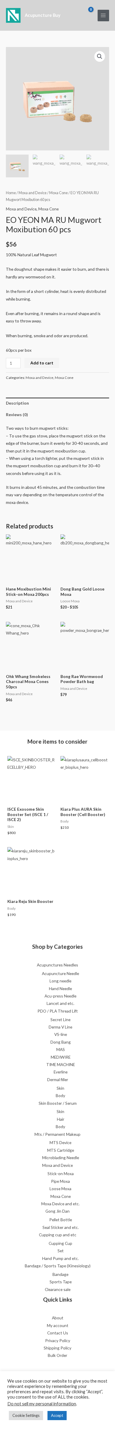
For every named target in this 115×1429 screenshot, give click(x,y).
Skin (60, 1088)
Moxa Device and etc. (60, 1203)
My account (57, 1325)
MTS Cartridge (60, 1150)
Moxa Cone (58, 193)
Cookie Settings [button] (26, 1415)
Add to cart (41, 362)
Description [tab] (17, 402)
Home (11, 193)
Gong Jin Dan (57, 1211)
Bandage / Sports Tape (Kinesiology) (58, 1265)
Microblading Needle (60, 1157)
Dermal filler (57, 1079)
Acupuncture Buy (42, 15)
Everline (61, 1071)
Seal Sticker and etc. (60, 1227)
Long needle (60, 980)
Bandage (60, 1274)
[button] (99, 56)
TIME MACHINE (60, 1064)
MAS (60, 1049)
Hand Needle (60, 988)
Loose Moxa (60, 1188)
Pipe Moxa (60, 1181)
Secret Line (60, 1019)
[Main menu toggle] (103, 15)
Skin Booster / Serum (58, 1103)
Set (61, 1250)
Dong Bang (60, 1041)
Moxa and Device (33, 193)
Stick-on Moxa (60, 1173)
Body (60, 1095)
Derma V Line (60, 1026)
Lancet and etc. (60, 1003)
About (57, 1317)
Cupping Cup (60, 1243)
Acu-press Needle (60, 995)
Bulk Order (57, 1355)
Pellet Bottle (60, 1219)
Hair (60, 1119)
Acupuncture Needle (60, 973)
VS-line (60, 1034)
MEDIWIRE (60, 1057)
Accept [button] (57, 1415)
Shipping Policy (57, 1347)
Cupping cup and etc (57, 1234)
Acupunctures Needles (57, 964)
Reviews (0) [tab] (17, 414)
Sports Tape (61, 1281)
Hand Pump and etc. (60, 1258)
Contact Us (57, 1332)
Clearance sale (57, 1289)
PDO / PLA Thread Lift (57, 1010)
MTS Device (60, 1142)
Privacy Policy (57, 1340)
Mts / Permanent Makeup (57, 1134)
